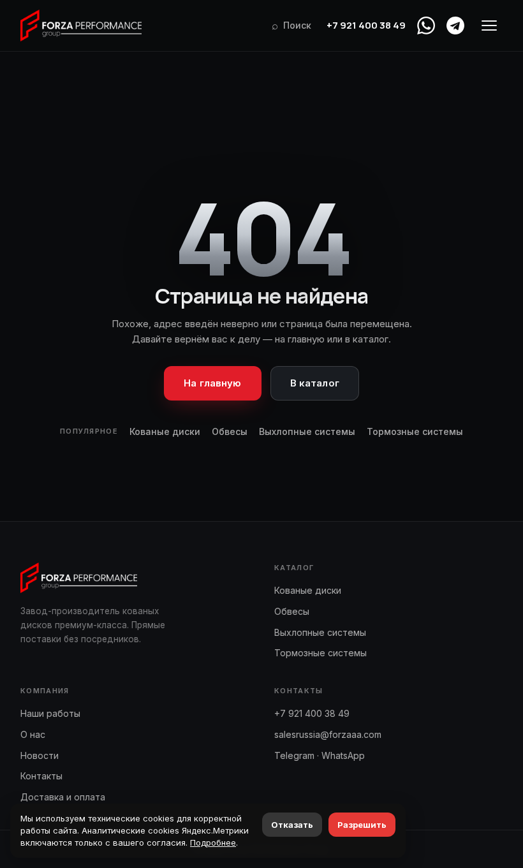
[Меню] (489, 25)
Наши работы (50, 713)
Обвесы (229, 431)
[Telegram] (455, 25)
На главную (213, 383)
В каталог (314, 383)
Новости (39, 755)
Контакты (41, 775)
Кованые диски (164, 431)
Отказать (292, 825)
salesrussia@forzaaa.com (327, 734)
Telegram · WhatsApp (319, 755)
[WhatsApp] (426, 25)
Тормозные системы (415, 431)
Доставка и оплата (62, 796)
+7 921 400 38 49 (366, 25)
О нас (32, 734)
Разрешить (362, 825)
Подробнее (213, 842)
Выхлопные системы (307, 431)
